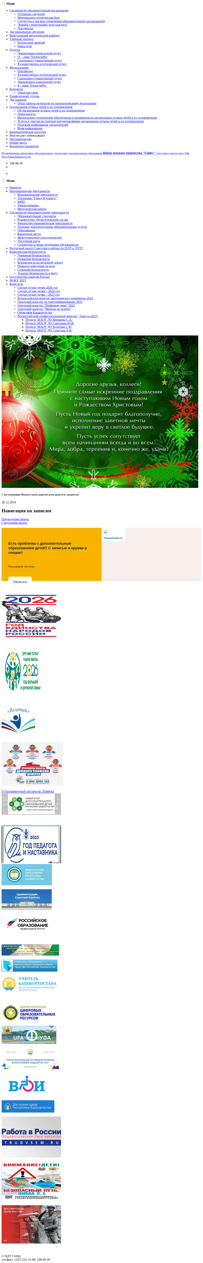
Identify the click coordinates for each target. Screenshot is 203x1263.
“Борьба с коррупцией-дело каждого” (42, 24)
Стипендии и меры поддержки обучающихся (48, 244)
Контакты (16, 89)
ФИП (21, 201)
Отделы (15, 49)
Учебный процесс (22, 39)
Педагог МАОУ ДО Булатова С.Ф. (48, 327)
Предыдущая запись (15, 519)
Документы (25, 28)
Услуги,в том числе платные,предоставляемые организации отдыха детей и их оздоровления (80, 121)
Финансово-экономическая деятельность (45, 223)
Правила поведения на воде (36, 266)
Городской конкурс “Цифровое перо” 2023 (46, 305)
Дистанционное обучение (27, 32)
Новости (15, 187)
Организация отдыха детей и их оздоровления (41, 107)
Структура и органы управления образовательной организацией (61, 21)
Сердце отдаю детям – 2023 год (38, 294)
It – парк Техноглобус (31, 85)
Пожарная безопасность (33, 259)
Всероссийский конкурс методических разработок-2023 (55, 298)
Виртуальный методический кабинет (35, 35)
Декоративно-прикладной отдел (39, 53)
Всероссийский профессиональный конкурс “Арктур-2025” (57, 316)
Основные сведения (31, 14)
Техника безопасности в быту (37, 273)
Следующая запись (14, 522)
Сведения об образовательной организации (39, 10)
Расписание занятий (31, 42)
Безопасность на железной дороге (40, 262)
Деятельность (26, 114)
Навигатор (24, 46)
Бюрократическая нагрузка (28, 132)
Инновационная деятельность (30, 191)
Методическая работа (31, 209)
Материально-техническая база (38, 17)
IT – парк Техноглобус (32, 57)
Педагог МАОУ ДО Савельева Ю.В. (49, 323)
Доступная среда (28, 241)
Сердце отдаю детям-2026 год (37, 287)
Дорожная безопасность (33, 255)
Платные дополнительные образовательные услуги (52, 226)
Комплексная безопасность (28, 251)
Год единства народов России (30, 276)
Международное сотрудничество (39, 237)
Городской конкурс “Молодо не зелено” (44, 309)
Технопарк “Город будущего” (37, 198)
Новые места (18, 142)
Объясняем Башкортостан (34, 312)
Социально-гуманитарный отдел (39, 60)
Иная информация (29, 128)
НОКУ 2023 (18, 280)
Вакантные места (29, 234)
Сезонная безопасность (33, 269)
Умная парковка (28, 205)
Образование (26, 230)
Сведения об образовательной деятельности (39, 212)
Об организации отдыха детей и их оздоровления (51, 110)
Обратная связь (27, 92)
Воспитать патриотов (24, 146)
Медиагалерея (19, 67)
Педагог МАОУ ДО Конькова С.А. (48, 319)
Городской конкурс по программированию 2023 (49, 301)
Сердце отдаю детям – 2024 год (38, 291)
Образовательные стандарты (36, 216)
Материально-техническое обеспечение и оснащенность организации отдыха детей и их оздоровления (87, 117)
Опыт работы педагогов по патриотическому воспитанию (56, 103)
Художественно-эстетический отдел (41, 64)
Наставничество (21, 139)
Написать (20, 582)
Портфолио (25, 71)
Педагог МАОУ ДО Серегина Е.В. (48, 330)
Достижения (18, 99)
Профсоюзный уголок (24, 96)
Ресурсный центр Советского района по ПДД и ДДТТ (46, 248)
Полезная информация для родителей (42, 124)
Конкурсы (16, 284)
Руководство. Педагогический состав (42, 219)
